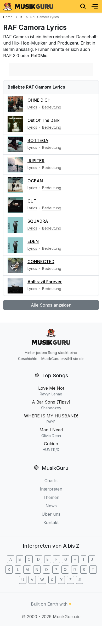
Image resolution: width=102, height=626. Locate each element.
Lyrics (32, 107)
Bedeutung (51, 107)
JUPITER (35, 160)
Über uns (51, 514)
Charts (51, 480)
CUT (31, 201)
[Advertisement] (51, 69)
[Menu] (95, 6)
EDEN (33, 241)
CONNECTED (40, 261)
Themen (51, 497)
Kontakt (51, 522)
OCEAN (35, 180)
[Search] (83, 6)
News (51, 505)
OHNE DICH (38, 100)
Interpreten (51, 489)
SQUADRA (37, 221)
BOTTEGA (37, 140)
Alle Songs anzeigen (51, 305)
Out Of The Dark (43, 120)
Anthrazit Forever (44, 281)
